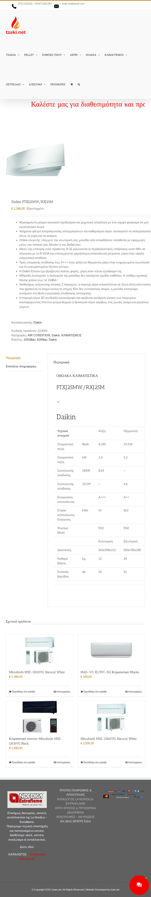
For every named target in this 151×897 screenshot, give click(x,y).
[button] (79, 84)
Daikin (38, 322)
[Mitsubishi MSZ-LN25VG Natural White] (39, 650)
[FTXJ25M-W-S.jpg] (75, 159)
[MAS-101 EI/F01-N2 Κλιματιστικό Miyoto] (111, 650)
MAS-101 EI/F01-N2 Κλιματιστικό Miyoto (110, 672)
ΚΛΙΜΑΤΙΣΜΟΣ (71, 335)
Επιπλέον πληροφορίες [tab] (21, 366)
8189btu (42, 339)
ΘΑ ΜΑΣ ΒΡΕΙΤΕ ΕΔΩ (75, 821)
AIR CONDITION (39, 335)
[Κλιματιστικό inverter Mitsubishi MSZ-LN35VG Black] (39, 716)
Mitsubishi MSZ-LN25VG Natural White (37, 672)
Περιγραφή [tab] (13, 358)
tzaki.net (56, 889)
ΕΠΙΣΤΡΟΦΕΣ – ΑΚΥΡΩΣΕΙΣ (75, 817)
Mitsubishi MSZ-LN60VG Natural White (109, 739)
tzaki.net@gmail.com (73, 3)
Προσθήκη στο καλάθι (23, 691)
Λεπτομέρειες (63, 691)
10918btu (29, 339)
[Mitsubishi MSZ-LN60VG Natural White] (111, 716)
